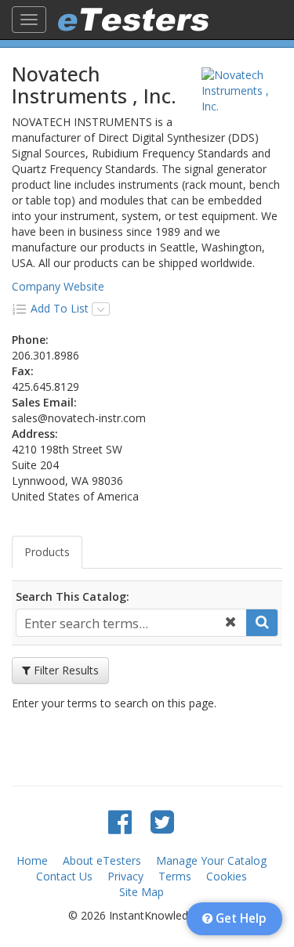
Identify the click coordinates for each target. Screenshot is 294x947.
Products (47, 551)
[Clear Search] (230, 622)
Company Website (58, 286)
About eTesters (102, 860)
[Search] (262, 622)
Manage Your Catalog (211, 860)
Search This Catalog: (72, 596)
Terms (174, 876)
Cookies (226, 876)
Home (32, 860)
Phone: (30, 339)
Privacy (125, 876)
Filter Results (65, 670)
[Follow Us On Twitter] (162, 821)
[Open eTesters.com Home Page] (133, 19)
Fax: (23, 370)
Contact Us (64, 876)
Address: (35, 433)
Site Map (141, 891)
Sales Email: (44, 402)
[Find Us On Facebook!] (120, 821)
